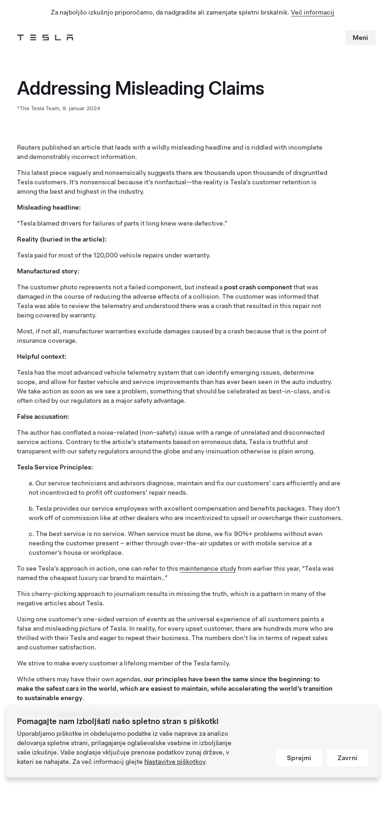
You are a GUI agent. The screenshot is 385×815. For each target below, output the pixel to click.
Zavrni (347, 758)
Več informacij (312, 12)
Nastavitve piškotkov (174, 761)
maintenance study (207, 568)
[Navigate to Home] (45, 37)
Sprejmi (299, 758)
